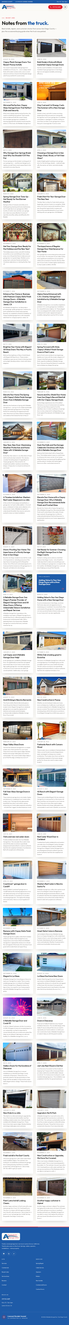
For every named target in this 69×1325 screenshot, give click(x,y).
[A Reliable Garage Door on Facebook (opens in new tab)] (4, 1254)
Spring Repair (40, 1263)
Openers (38, 1272)
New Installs (39, 1280)
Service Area (5, 1276)
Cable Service (40, 1268)
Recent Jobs (5, 1272)
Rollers (38, 1276)
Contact (4, 1285)
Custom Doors (40, 1289)
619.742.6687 (6, 1299)
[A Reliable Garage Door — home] (9, 7)
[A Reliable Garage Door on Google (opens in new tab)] (9, 1254)
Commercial (5, 1268)
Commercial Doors (41, 1285)
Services (4, 1263)
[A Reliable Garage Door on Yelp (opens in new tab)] (14, 1254)
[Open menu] (65, 7)
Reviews (4, 1280)
